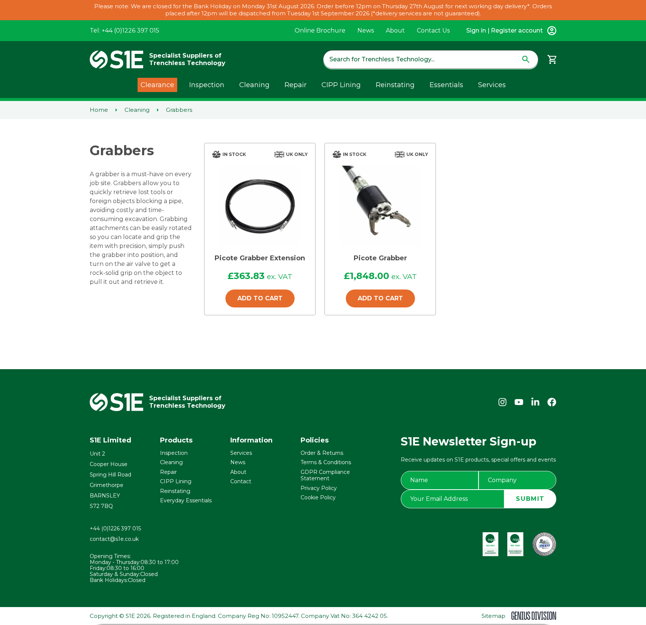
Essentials (446, 85)
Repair (295, 85)
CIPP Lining (341, 85)
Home (99, 110)
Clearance (157, 85)
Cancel (345, 337)
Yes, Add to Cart (278, 337)
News (365, 30)
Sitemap (493, 615)
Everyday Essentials (186, 500)
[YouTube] (518, 402)
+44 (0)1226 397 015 (115, 528)
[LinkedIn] (535, 402)
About (395, 30)
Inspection (206, 85)
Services (492, 85)
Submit (530, 498)
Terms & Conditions (326, 462)
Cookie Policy (318, 497)
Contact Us (433, 30)
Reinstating (395, 85)
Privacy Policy (319, 488)
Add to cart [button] (260, 298)
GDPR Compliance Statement (325, 475)
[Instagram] (502, 402)
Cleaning (254, 85)
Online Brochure (320, 30)
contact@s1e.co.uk (114, 539)
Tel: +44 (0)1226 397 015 (124, 30)
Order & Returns (322, 453)
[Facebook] (551, 402)
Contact (240, 481)
